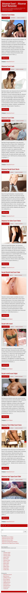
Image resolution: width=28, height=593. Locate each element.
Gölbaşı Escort (6, 582)
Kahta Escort (6, 584)
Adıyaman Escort (10, 61)
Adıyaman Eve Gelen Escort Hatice (11, 220)
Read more (5, 58)
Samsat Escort (6, 585)
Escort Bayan (9, 319)
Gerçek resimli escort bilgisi (9, 373)
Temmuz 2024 (6, 555)
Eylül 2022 (5, 558)
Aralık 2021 (6, 569)
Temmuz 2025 (6, 552)
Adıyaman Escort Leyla (8, 66)
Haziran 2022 (6, 560)
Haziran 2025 (6, 554)
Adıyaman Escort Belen (8, 15)
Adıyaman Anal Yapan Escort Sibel (11, 476)
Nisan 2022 (6, 563)
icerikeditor (13, 17)
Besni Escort (6, 576)
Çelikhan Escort (7, 577)
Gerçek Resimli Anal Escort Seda (11, 272)
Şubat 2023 (6, 557)
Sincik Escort (6, 587)
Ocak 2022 (6, 568)
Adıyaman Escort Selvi (8, 117)
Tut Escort (5, 588)
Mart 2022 (6, 565)
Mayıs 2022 (6, 561)
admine (12, 69)
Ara (2, 530)
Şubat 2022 (6, 566)
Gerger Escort (6, 580)
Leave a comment (20, 17)
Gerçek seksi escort (7, 323)
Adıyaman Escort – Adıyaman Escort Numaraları (14, 4)
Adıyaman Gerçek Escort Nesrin (10, 169)
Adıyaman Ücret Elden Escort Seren (12, 425)
